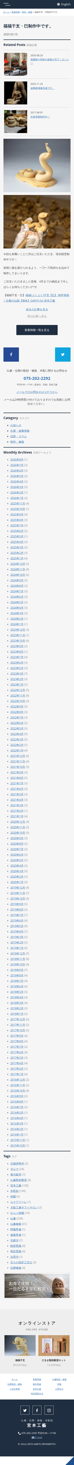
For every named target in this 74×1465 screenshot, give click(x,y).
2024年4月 (17, 608)
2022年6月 (17, 723)
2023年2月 (17, 679)
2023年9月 (17, 646)
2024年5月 (17, 602)
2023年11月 (17, 635)
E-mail (38, 1437)
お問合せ (59, 1388)
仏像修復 (15, 1224)
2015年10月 (17, 1145)
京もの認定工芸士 (21, 1262)
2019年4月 (17, 931)
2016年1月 (17, 1134)
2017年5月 (17, 1058)
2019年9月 (17, 904)
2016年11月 (17, 1085)
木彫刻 (14, 1191)
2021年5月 (17, 794)
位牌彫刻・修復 (14, 1384)
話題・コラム (18, 436)
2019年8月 (17, 909)
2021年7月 (17, 783)
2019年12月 (17, 887)
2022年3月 (17, 739)
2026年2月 (17, 492)
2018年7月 (17, 981)
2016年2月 (17, 1129)
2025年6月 (17, 531)
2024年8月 (17, 586)
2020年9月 (17, 838)
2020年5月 (17, 860)
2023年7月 (17, 657)
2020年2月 (17, 877)
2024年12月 (17, 564)
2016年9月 (17, 1096)
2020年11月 (17, 827)
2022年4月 (17, 734)
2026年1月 (17, 498)
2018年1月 (17, 1014)
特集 (59, 1384)
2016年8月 (17, 1102)
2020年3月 (17, 871)
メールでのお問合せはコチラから (37, 392)
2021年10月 (17, 767)
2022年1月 (17, 750)
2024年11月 (17, 569)
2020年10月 (17, 833)
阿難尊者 (15, 1229)
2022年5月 (17, 728)
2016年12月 (17, 1080)
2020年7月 (17, 849)
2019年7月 (17, 915)
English (66, 4)
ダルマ (14, 1169)
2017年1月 (17, 1074)
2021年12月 (17, 756)
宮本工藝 (15, 1185)
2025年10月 (17, 509)
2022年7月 (17, 717)
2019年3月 (17, 937)
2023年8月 (17, 652)
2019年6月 (17, 920)
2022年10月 (17, 701)
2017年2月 (17, 1069)
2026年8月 (17, 459)
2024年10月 (17, 575)
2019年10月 (17, 898)
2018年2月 (17, 1008)
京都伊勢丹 (17, 1163)
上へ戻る (69, 1460)
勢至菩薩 (15, 1251)
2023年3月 (17, 673)
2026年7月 (17, 465)
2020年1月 (17, 882)
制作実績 (37, 1384)
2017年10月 (17, 1030)
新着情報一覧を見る (37, 330)
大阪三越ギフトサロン (24, 1207)
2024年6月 (17, 597)
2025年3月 (17, 547)
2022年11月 (17, 695)
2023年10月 (17, 641)
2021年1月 (17, 816)
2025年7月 (17, 525)
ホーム (6, 12)
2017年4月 (17, 1063)
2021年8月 (17, 778)
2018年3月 (17, 1003)
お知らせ (15, 425)
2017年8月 (17, 1041)
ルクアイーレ (18, 1202)
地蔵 (13, 1196)
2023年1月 (17, 684)
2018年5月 (17, 992)
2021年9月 (17, 772)
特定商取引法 (37, 1393)
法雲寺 (14, 1257)
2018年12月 (17, 953)
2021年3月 (17, 805)
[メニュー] (6, 4)
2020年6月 (17, 855)
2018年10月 (17, 964)
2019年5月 (17, 926)
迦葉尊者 (15, 1235)
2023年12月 (17, 630)
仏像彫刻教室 (18, 1180)
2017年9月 (17, 1036)
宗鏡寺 (14, 1240)
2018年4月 (17, 997)
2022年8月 (17, 712)
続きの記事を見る (37, 309)
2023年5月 (17, 668)
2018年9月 (17, 970)
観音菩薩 (15, 1246)
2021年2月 (17, 811)
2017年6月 (17, 1052)
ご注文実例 (14, 1388)
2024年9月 (17, 580)
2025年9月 (17, 514)
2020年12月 (17, 822)
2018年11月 (17, 959)
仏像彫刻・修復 (59, 1379)
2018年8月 (17, 975)
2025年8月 (17, 520)
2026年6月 (17, 470)
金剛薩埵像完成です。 (42, 88)
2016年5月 (17, 1112)
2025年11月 (17, 503)
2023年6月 (17, 663)
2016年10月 (17, 1091)
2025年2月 (17, 553)
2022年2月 (17, 745)
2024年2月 (17, 619)
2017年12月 (17, 1019)
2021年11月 (17, 761)
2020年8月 (17, 844)
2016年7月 (17, 1107)
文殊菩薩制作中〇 (40, 116)
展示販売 (15, 1174)
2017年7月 (17, 1047)
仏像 (13, 1218)
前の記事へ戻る (37, 316)
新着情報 (16, 12)
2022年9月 (17, 706)
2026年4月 (17, 481)
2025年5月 (17, 536)
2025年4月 (17, 542)
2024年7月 (17, 591)
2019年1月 (17, 948)
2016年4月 (17, 1118)
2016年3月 (17, 1123)
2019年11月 (17, 893)
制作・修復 (27, 12)
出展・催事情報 (20, 431)
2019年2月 (17, 942)
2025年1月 (17, 558)
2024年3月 (17, 613)
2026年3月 (17, 487)
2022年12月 (17, 690)
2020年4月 (17, 866)
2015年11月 (17, 1140)
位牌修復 (15, 1268)
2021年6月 (17, 789)
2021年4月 (17, 800)
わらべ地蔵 (17, 1213)
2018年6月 (17, 986)
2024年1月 (17, 624)
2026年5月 (17, 476)
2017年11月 (17, 1025)
